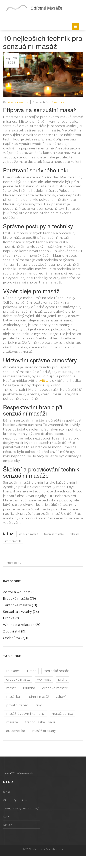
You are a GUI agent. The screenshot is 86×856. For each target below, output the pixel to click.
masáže (12, 722)
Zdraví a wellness (21, 592)
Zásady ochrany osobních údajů (21, 808)
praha (62, 679)
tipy (39, 705)
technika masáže (54, 533)
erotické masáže (55, 688)
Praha (31, 671)
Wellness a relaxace (22, 625)
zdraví (61, 697)
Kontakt (7, 824)
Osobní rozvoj (17, 638)
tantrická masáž (56, 671)
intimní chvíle (13, 540)
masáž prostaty (44, 731)
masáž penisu (62, 714)
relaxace (74, 533)
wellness (44, 679)
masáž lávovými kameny (25, 714)
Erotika (12, 618)
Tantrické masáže (20, 605)
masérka (13, 697)
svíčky (44, 381)
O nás (6, 791)
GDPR (7, 816)
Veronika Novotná (18, 101)
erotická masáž (18, 679)
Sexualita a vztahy (21, 612)
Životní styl (58, 101)
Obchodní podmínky (15, 800)
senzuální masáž (28, 533)
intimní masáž (38, 697)
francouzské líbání (40, 722)
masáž (11, 688)
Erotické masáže (19, 598)
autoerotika (15, 731)
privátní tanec (17, 705)
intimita (29, 688)
